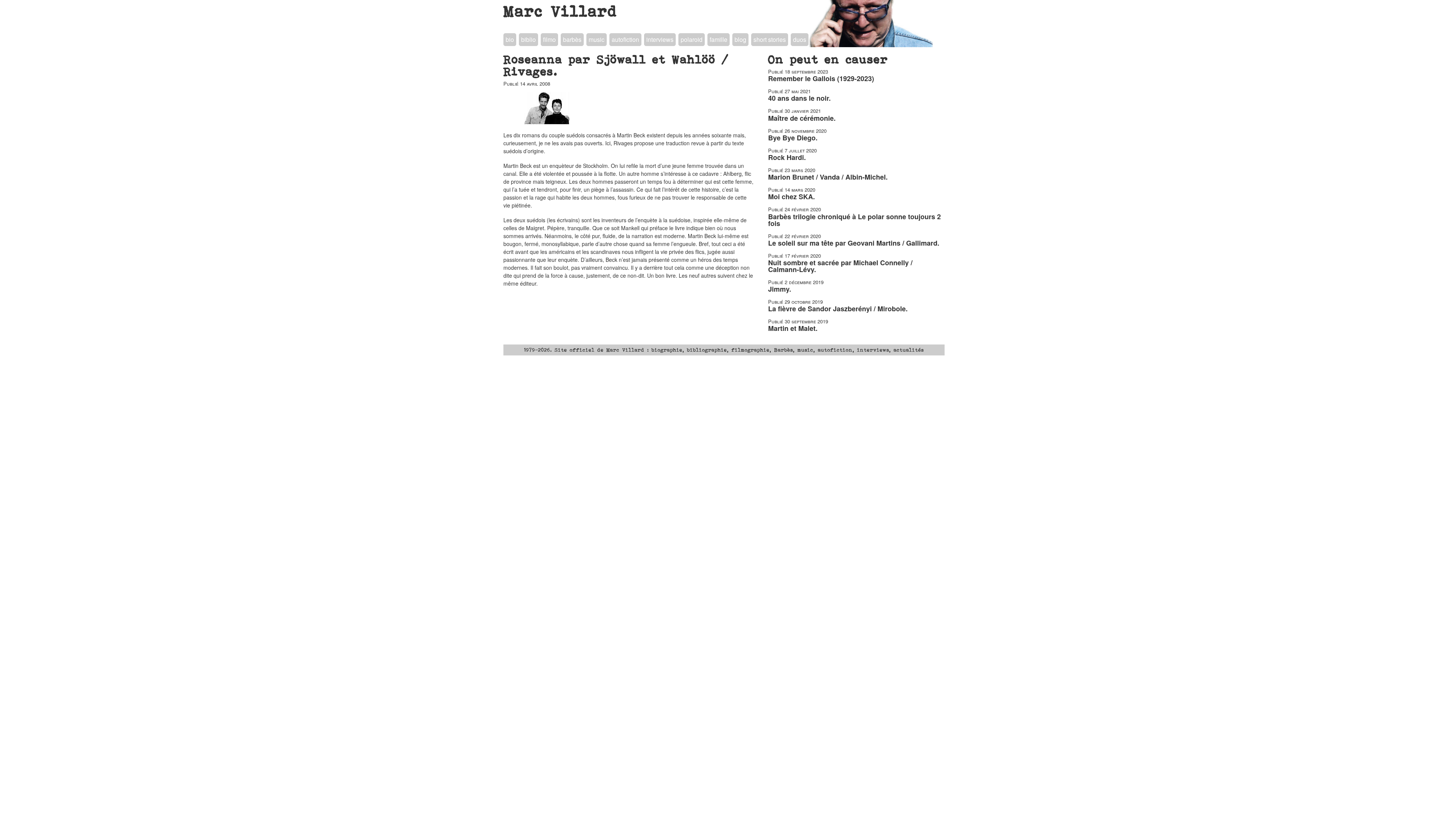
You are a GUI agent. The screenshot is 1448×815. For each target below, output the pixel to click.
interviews (659, 39)
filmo (549, 39)
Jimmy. (779, 289)
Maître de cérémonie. (802, 118)
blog (740, 39)
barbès (572, 39)
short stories (769, 39)
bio (510, 39)
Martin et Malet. (793, 328)
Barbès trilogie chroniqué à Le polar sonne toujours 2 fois (854, 220)
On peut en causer (828, 59)
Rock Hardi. (787, 157)
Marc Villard (560, 11)
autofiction (625, 39)
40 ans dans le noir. (799, 98)
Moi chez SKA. (791, 196)
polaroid (692, 39)
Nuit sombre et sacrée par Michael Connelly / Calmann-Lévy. (840, 266)
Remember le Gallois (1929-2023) (821, 78)
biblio (528, 39)
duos (799, 39)
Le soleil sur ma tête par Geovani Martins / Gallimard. (853, 243)
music (596, 39)
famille (718, 39)
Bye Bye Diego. (793, 138)
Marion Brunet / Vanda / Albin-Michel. (828, 177)
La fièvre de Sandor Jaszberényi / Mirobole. (838, 309)
